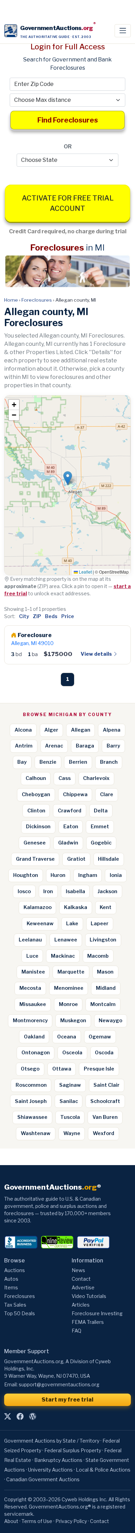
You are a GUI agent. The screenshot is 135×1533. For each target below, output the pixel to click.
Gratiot (76, 859)
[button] (67, 478)
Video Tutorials (89, 1296)
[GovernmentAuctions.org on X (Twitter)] (7, 1417)
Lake (72, 923)
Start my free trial (67, 1399)
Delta (101, 811)
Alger (51, 730)
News (78, 1270)
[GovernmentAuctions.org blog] (32, 1417)
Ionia (116, 875)
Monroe (68, 1004)
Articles (81, 1305)
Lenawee (65, 940)
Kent (105, 907)
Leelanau (30, 940)
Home (11, 300)
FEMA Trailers (88, 1322)
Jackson (107, 891)
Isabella (75, 891)
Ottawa (61, 1069)
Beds (51, 616)
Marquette (70, 972)
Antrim (24, 746)
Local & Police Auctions (103, 1470)
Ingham (87, 875)
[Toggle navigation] (123, 30)
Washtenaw (36, 1133)
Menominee (68, 988)
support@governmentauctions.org (59, 1384)
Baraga (85, 746)
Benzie (47, 762)
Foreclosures (36, 300)
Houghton (25, 875)
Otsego (30, 1069)
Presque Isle (99, 1069)
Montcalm (103, 1004)
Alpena (111, 730)
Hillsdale (108, 859)
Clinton (36, 811)
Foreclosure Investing (97, 1313)
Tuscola (70, 1117)
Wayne (71, 1133)
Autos (11, 1279)
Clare (106, 794)
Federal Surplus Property (72, 1450)
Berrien (78, 762)
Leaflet (85, 572)
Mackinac (63, 956)
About (11, 1521)
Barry (113, 746)
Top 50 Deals (19, 1313)
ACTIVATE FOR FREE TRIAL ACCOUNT (68, 203)
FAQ (76, 1331)
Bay (22, 762)
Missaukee (32, 1004)
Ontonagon (35, 1052)
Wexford (103, 1133)
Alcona (23, 730)
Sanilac (69, 1101)
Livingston (103, 940)
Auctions (14, 1270)
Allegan (80, 730)
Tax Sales (15, 1305)
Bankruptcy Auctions (58, 1460)
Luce (32, 956)
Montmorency (30, 1020)
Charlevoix (96, 778)
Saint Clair (106, 1085)
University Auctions (50, 1470)
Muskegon (73, 1020)
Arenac (54, 746)
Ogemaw (100, 1037)
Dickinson (38, 826)
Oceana (66, 1037)
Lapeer (99, 923)
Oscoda (104, 1052)
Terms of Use (36, 1521)
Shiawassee (32, 1117)
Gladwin (68, 843)
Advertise (83, 1287)
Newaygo (110, 1020)
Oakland (34, 1037)
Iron (48, 891)
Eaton (70, 826)
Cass (64, 778)
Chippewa (75, 794)
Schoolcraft (105, 1101)
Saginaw (70, 1085)
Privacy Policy (71, 1521)
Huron (58, 875)
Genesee (35, 843)
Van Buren (105, 1117)
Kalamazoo (38, 907)
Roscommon (31, 1085)
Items (11, 1287)
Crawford (69, 811)
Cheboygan (36, 794)
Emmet (100, 826)
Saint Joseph (31, 1101)
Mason (105, 972)
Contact (81, 1279)
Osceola (72, 1052)
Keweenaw (40, 923)
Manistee (33, 972)
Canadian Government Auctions (43, 1479)
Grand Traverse (35, 859)
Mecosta (30, 988)
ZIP (37, 616)
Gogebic (101, 843)
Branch (109, 762)
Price (67, 616)
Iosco (24, 891)
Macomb (98, 956)
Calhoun (36, 778)
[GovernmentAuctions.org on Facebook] (20, 1417)
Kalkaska (75, 907)
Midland (106, 988)
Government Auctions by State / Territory (51, 1441)
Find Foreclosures (67, 120)
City (24, 616)
